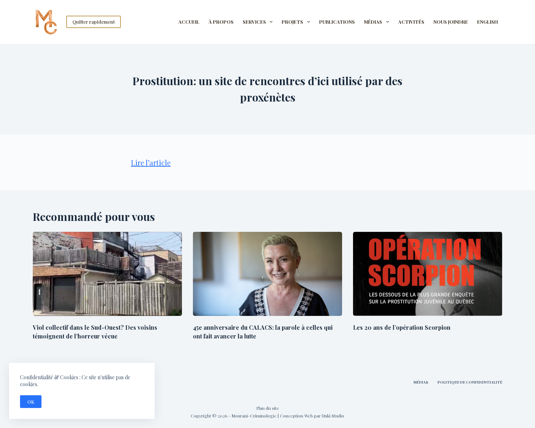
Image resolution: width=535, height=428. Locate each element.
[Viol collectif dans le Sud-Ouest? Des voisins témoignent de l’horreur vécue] (107, 274)
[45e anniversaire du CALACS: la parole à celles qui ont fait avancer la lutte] (267, 274)
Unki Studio (333, 416)
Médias (420, 382)
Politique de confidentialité (469, 382)
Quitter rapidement (93, 22)
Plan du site (267, 408)
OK (30, 402)
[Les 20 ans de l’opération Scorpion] (427, 274)
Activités (411, 22)
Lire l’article (151, 162)
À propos (221, 22)
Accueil (188, 22)
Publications (337, 22)
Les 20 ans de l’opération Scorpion (402, 327)
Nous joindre (450, 22)
